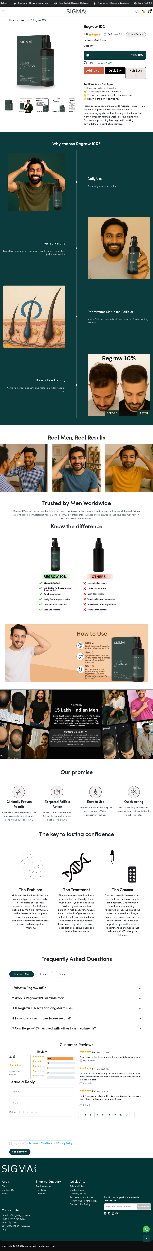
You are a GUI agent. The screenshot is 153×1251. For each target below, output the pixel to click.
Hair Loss (24, 20)
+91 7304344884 (10, 1226)
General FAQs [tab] (21, 974)
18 (109, 1115)
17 (103, 1115)
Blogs (5, 1194)
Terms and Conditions (40, 1143)
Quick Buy (115, 70)
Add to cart (94, 70)
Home (12, 20)
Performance (43, 1186)
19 (115, 1115)
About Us (7, 1186)
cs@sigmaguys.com (19, 1215)
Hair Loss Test (135, 73)
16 (97, 1115)
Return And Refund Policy (83, 1201)
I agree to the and (42, 1143)
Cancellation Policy (80, 1204)
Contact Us (8, 1190)
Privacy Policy (64, 1143)
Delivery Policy (78, 1194)
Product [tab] (44, 974)
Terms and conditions (81, 1197)
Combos (40, 1194)
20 (121, 1115)
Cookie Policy (77, 1190)
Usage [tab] (62, 974)
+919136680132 (18, 1219)
